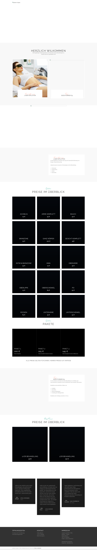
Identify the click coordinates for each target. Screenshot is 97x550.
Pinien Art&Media (37, 548)
